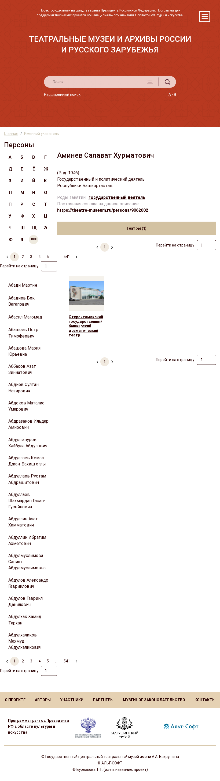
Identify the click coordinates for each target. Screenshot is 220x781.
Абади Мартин (22, 285)
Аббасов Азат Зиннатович (22, 369)
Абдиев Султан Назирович (23, 387)
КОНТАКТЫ (205, 700)
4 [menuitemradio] (39, 257)
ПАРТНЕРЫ (103, 700)
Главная (11, 133)
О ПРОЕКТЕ (15, 700)
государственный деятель (117, 197)
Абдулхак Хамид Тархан (24, 619)
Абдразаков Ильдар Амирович (28, 424)
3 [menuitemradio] (31, 257)
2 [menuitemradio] (23, 257)
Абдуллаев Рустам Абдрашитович (27, 479)
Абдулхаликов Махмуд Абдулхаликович (24, 641)
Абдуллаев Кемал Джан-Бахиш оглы (27, 461)
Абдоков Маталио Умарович (26, 406)
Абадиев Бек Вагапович (21, 301)
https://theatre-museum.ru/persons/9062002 (102, 210)
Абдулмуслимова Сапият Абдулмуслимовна (27, 561)
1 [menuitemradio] (14, 257)
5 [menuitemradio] (48, 257)
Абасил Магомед (25, 317)
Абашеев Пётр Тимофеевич (23, 332)
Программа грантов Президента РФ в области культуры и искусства (38, 726)
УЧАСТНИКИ (71, 700)
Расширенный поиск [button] (62, 94)
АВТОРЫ (43, 700)
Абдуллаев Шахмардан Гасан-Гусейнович (26, 500)
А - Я (172, 94)
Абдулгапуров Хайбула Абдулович (27, 442)
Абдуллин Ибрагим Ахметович (27, 540)
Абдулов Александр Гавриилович (28, 583)
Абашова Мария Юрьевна (24, 351)
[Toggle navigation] (204, 16)
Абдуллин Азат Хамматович (23, 522)
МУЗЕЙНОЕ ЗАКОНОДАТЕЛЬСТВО (154, 700)
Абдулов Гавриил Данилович (25, 601)
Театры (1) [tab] (136, 228)
